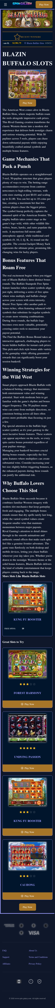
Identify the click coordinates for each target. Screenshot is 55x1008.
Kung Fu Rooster (27, 619)
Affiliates (6, 963)
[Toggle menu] (5, 5)
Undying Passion (27, 757)
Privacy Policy (35, 963)
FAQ (4, 950)
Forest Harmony (27, 693)
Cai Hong (27, 885)
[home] (22, 6)
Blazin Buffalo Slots (30, 43)
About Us (33, 950)
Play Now (44, 4)
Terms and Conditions (38, 957)
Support (5, 957)
